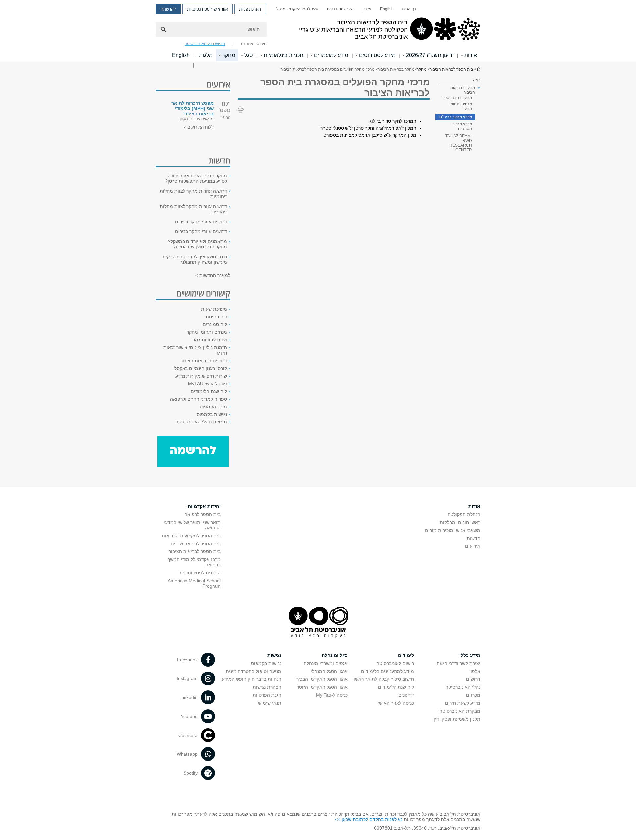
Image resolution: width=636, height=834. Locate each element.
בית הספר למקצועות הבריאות (191, 535)
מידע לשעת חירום (462, 703)
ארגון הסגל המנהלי (329, 671)
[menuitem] (409, 9)
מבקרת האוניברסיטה (459, 711)
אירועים (472, 546)
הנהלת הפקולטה (464, 514)
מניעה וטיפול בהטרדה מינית (253, 671)
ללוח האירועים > (199, 127)
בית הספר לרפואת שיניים (196, 543)
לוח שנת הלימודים (209, 391)
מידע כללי (469, 655)
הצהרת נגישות (267, 687)
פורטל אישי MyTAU (207, 383)
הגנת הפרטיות (267, 695)
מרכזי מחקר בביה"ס (455, 117)
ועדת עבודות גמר (210, 339)
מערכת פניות (250, 9)
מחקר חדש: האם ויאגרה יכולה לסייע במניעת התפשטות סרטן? (196, 178)
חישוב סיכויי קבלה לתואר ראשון (383, 679)
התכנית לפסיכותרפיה (199, 572)
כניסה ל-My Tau (332, 695)
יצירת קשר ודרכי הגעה (458, 663)
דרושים (473, 679)
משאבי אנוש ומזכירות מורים (452, 530)
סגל (248, 55)
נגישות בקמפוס (212, 414)
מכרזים (473, 695)
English (387, 9)
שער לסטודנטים (340, 9)
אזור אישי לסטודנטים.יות (207, 9)
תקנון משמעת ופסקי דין (457, 719)
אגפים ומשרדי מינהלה (326, 663)
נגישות (274, 655)
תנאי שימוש (269, 703)
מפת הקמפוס (213, 406)
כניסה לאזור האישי (396, 703)
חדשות (473, 538)
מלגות (206, 55)
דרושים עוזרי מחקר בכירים (201, 221)
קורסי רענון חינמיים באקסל (200, 368)
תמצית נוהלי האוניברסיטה (201, 421)
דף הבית (409, 9)
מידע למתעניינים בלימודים (387, 671)
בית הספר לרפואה (203, 514)
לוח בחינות (216, 316)
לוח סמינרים (215, 324)
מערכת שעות (214, 309)
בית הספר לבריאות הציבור (478, 69)
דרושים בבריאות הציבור (203, 360)
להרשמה (168, 9)
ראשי (476, 80)
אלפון (366, 9)
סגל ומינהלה (335, 655)
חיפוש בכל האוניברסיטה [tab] (205, 43)
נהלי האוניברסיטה (462, 687)
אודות (470, 55)
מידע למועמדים (331, 55)
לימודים (406, 655)
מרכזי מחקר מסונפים (462, 126)
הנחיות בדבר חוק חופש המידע (251, 679)
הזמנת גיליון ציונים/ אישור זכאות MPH (195, 350)
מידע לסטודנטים (377, 55)
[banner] (318, 31)
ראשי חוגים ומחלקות (460, 522)
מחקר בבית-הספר (457, 98)
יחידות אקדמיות (204, 506)
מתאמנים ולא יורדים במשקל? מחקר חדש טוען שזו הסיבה (197, 244)
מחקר (228, 55)
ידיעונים (406, 695)
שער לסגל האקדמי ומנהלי (296, 9)
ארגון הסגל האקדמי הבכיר (322, 679)
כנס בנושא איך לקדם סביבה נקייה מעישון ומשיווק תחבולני (194, 259)
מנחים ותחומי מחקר (461, 106)
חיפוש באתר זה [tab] (254, 43)
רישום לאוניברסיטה (395, 663)
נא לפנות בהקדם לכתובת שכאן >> (368, 819)
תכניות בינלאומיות (283, 55)
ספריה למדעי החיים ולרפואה (198, 399)
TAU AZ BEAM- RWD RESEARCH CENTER (458, 143)
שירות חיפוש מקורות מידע (201, 376)
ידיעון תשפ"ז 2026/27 (430, 55)
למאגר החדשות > (212, 275)
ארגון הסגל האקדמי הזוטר (322, 687)
